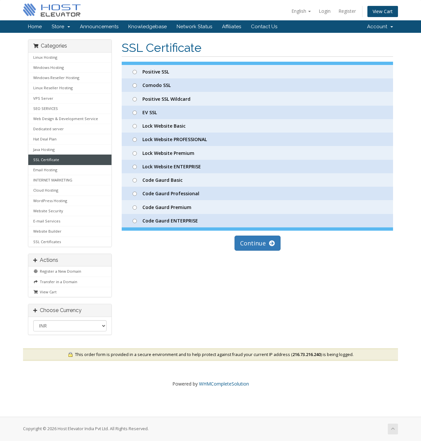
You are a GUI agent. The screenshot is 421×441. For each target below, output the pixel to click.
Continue (254, 243)
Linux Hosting (45, 57)
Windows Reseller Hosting (56, 77)
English (299, 11)
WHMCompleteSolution (224, 384)
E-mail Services (46, 221)
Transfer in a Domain (57, 281)
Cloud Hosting (45, 190)
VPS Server (43, 98)
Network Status (194, 27)
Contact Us (264, 27)
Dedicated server (48, 128)
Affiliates (231, 27)
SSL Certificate (46, 159)
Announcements (99, 27)
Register (347, 11)
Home (35, 27)
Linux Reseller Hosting (53, 87)
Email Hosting (45, 169)
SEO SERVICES (45, 108)
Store (59, 27)
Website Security (48, 210)
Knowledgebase (147, 27)
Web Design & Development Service (65, 118)
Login (325, 11)
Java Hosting (44, 149)
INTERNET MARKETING (52, 180)
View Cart (383, 11)
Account (378, 27)
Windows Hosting (48, 67)
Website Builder (47, 231)
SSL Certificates (47, 241)
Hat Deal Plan (45, 138)
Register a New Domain (59, 271)
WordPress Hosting (50, 200)
